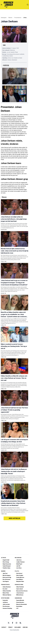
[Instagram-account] (16, 623)
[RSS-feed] (20, 623)
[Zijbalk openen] (1, 5)
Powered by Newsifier (14, 629)
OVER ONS (25, 627)
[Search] (27, 5)
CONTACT (3, 627)
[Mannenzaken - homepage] (8, 4)
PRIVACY (10, 627)
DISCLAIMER (17, 627)
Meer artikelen (14, 518)
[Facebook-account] (12, 623)
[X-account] (8, 623)
